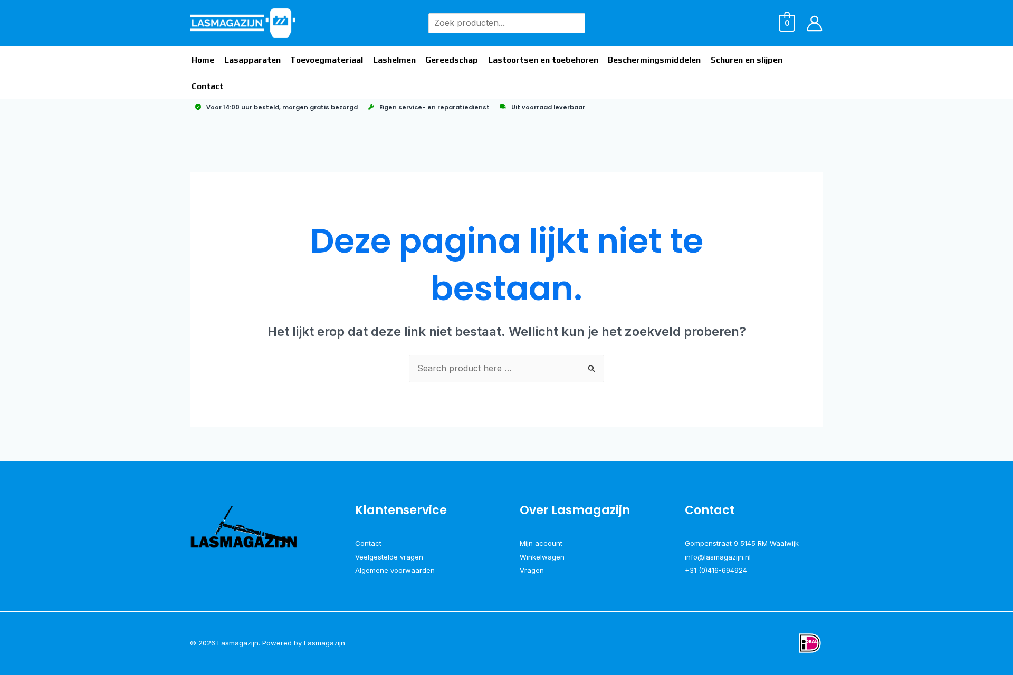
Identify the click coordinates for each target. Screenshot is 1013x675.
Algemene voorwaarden (395, 570)
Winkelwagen (542, 557)
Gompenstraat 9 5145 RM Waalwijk (742, 543)
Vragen (532, 570)
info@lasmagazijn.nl (718, 557)
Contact (368, 543)
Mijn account (541, 543)
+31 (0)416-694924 (716, 570)
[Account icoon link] (814, 23)
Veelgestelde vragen (389, 557)
